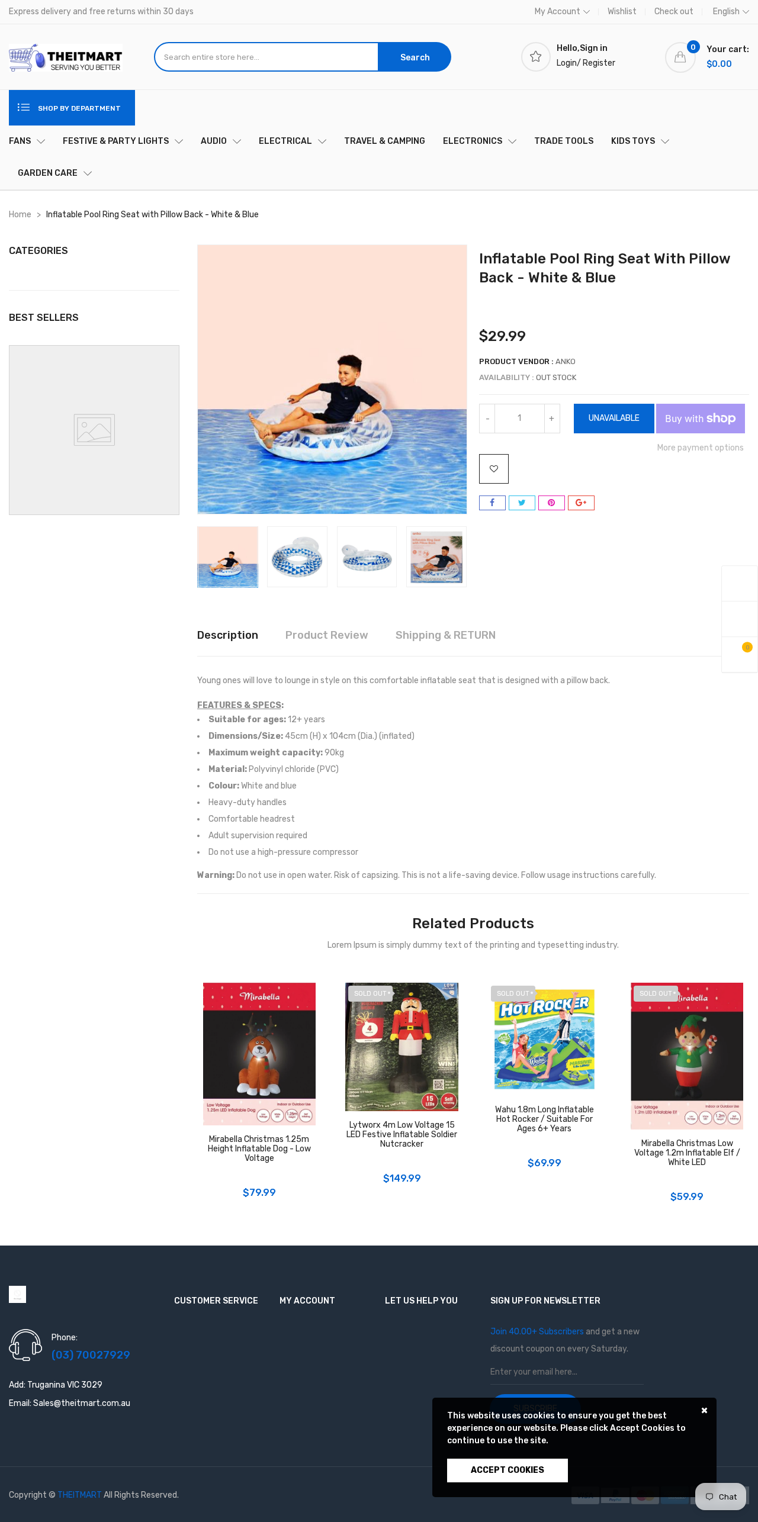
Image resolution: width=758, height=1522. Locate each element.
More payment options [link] (700, 448)
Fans (20, 141)
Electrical (285, 141)
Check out (673, 12)
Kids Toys (633, 141)
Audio (214, 141)
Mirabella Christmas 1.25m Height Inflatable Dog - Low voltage (259, 1149)
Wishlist (622, 12)
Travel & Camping (384, 141)
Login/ (569, 63)
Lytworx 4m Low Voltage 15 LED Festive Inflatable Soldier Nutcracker (401, 1135)
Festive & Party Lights (116, 141)
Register (599, 63)
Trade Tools (563, 141)
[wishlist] (739, 619)
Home (20, 215)
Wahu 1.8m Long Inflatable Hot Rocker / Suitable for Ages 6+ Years (544, 1119)
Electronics (472, 141)
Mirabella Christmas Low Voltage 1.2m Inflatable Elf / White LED (687, 1153)
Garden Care (48, 173)
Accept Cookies (507, 1470)
